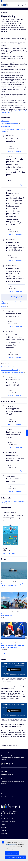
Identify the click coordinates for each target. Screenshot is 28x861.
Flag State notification (7, 367)
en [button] (18, 4)
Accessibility (4, 833)
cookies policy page (11, 844)
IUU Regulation (5, 120)
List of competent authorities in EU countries (12, 372)
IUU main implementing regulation (9, 123)
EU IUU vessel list (5, 126)
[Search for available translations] (10, 121)
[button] (10, 151)
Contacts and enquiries (7, 774)
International (5, 12)
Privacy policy (4, 827)
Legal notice (4, 830)
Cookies (3, 824)
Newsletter (16, 763)
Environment (4, 794)
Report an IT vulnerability (7, 819)
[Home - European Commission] (4, 4)
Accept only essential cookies (15, 857)
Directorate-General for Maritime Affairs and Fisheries (12, 782)
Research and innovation (7, 797)
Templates (4, 306)
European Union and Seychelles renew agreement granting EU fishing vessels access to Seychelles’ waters (12, 645)
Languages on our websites (8, 821)
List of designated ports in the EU (9, 369)
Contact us (4, 816)
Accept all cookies (12, 853)
